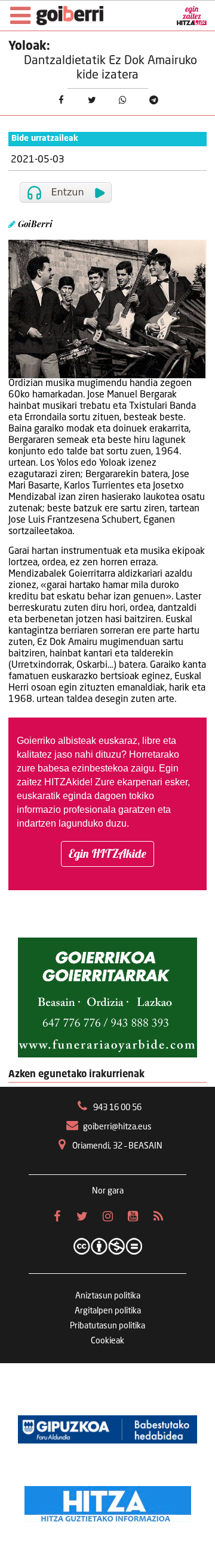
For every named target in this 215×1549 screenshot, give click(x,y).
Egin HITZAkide (107, 853)
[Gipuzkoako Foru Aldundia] (107, 1429)
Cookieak (107, 1341)
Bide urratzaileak (44, 139)
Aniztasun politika (107, 1296)
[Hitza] (107, 1501)
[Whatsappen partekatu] (123, 101)
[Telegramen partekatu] (154, 101)
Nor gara (108, 1191)
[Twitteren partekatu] (92, 101)
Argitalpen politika (108, 1311)
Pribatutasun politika (107, 1326)
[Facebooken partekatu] (61, 101)
